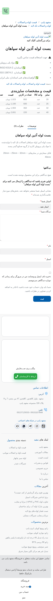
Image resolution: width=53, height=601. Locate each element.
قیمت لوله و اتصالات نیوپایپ (14, 453)
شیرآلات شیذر (20, 463)
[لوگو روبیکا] (17, 426)
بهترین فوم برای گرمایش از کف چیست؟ (31, 493)
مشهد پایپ (46, 22)
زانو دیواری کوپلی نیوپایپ (37, 533)
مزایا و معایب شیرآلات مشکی (35, 515)
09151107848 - (36, 412)
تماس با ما (43, 479)
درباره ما (44, 474)
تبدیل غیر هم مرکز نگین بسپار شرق (33, 551)
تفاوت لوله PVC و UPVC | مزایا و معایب (31, 502)
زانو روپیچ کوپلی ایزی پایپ (37, 528)
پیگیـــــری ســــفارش (25, 368)
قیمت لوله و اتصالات (27, 22)
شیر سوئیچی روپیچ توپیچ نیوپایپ (34, 547)
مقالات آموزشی (41, 452)
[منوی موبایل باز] (47, 5)
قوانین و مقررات (41, 463)
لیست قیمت (43, 458)
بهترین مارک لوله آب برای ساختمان (33, 506)
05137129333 (23, 412)
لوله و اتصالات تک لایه (41, 26)
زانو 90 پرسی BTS (40, 542)
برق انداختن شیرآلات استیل (36, 497)
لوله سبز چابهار (19, 458)
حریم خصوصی (42, 468)
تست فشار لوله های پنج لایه (36, 511)
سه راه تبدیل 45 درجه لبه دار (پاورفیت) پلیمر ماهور (26, 537)
